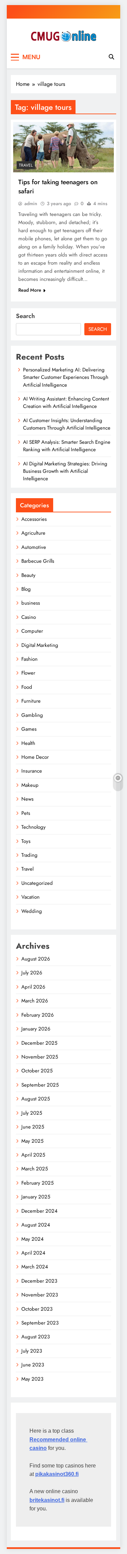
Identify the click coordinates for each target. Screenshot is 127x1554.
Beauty (28, 575)
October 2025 (36, 1070)
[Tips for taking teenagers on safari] (63, 147)
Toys (25, 841)
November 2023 (39, 1294)
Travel (26, 165)
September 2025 (40, 1085)
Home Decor (35, 757)
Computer (32, 631)
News (27, 799)
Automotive (33, 547)
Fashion (29, 659)
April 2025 (33, 1155)
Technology (33, 827)
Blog (26, 589)
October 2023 (36, 1309)
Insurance (31, 771)
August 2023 (35, 1336)
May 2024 (32, 1239)
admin (30, 203)
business (30, 603)
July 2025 (31, 1113)
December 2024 (39, 1211)
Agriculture (33, 533)
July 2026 (31, 972)
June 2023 (32, 1364)
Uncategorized (37, 883)
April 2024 (33, 1253)
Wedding (31, 911)
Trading (29, 855)
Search (25, 316)
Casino (28, 617)
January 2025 (35, 1196)
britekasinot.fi (46, 1500)
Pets (25, 813)
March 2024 (34, 1266)
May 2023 (32, 1379)
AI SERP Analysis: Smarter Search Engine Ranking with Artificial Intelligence (66, 445)
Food (26, 687)
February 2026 (37, 1015)
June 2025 (32, 1127)
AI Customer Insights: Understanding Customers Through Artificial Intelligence (66, 424)
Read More (29, 290)
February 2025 (37, 1183)
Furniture (31, 701)
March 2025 (34, 1168)
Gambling (32, 715)
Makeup (30, 785)
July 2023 (31, 1351)
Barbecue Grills (37, 561)
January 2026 (35, 1029)
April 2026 (33, 987)
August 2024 (35, 1225)
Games (29, 729)
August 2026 (35, 959)
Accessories (34, 519)
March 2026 (34, 1000)
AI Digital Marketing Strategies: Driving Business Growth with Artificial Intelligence (65, 471)
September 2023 (40, 1323)
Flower (28, 673)
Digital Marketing (39, 645)
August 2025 (35, 1098)
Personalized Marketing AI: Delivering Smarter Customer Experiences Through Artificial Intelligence (65, 377)
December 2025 (39, 1043)
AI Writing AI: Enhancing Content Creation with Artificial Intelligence (66, 402)
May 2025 (32, 1141)
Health (28, 743)
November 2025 (39, 1057)
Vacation (30, 897)
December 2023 (39, 1281)
